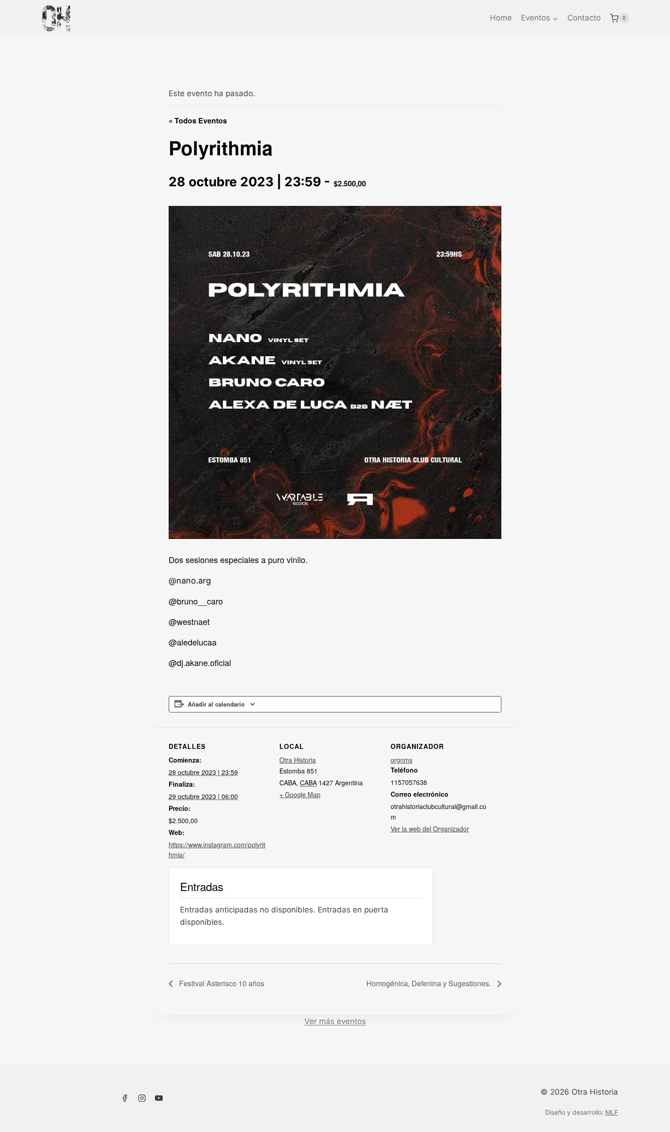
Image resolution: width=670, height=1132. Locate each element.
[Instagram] (141, 1098)
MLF (611, 1112)
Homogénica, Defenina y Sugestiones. (429, 983)
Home (501, 17)
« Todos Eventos (198, 120)
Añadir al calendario (216, 704)
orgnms (401, 759)
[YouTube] (159, 1098)
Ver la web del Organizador (430, 828)
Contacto (584, 17)
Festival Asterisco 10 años (220, 983)
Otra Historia (297, 759)
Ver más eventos (335, 1021)
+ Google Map (299, 794)
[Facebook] (124, 1098)
